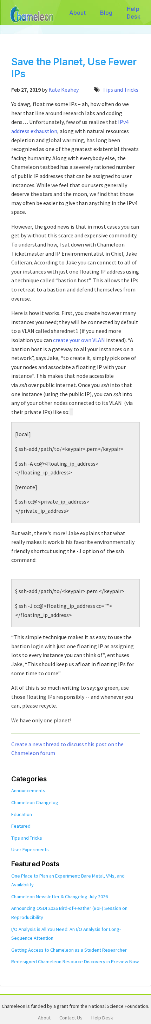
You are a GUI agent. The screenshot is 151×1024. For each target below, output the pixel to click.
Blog (106, 12)
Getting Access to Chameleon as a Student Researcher (69, 950)
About (77, 12)
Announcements (28, 790)
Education (21, 814)
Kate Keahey (63, 89)
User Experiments (30, 849)
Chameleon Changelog (34, 802)
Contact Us (71, 1018)
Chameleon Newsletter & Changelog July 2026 (59, 896)
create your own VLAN (79, 339)
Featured (21, 826)
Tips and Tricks (120, 89)
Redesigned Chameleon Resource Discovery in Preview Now (75, 961)
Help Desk (133, 12)
